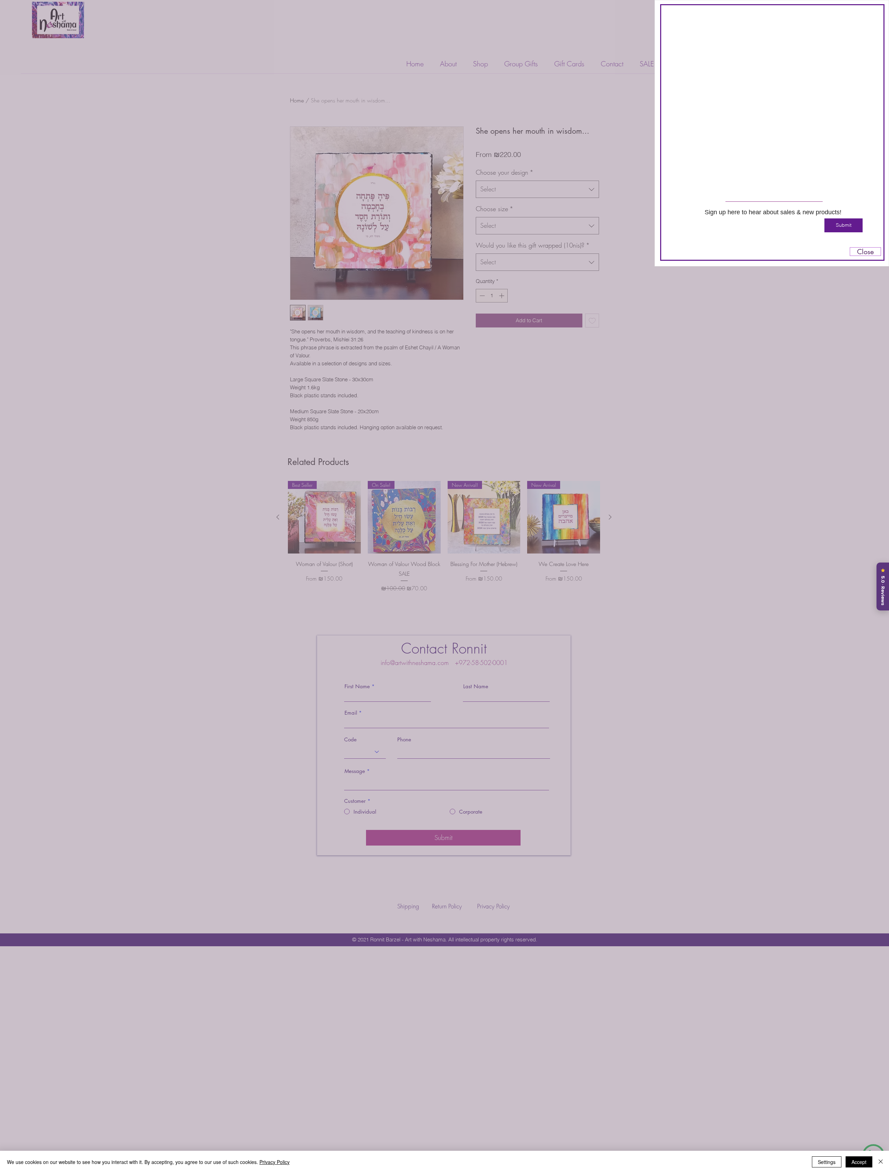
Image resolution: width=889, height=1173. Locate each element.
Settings (827, 1161)
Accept (858, 1161)
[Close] (880, 1161)
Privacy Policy (274, 1161)
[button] (875, 15)
